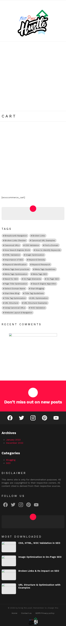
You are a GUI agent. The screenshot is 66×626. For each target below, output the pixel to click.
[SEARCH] (57, 3)
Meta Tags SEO (40, 274)
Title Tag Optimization (15, 298)
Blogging (10, 460)
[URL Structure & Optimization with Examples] (9, 588)
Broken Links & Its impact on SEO (38, 570)
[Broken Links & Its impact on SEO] (9, 574)
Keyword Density (37, 260)
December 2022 (14, 443)
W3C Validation (38, 308)
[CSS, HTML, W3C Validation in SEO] (9, 547)
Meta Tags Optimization (16, 274)
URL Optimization (39, 298)
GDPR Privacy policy (44, 613)
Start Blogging (37, 288)
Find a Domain (51, 245)
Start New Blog (12, 293)
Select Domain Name (15, 288)
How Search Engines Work (17, 250)
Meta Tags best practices (17, 269)
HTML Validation (12, 255)
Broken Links (39, 236)
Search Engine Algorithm (44, 284)
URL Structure (11, 303)
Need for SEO (11, 279)
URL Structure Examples (35, 303)
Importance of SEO (14, 260)
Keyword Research (41, 264)
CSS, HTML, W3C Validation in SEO (39, 543)
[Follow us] (52, 3)
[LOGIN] (62, 3)
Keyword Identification (15, 264)
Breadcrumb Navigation (16, 236)
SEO (8, 463)
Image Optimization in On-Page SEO (40, 557)
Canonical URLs (12, 245)
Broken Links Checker (15, 240)
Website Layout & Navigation (18, 312)
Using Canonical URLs (15, 308)
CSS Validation (32, 245)
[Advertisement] (33, 76)
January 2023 (13, 439)
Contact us (26, 613)
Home (14, 613)
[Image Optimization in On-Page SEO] (9, 561)
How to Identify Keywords (48, 250)
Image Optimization (35, 255)
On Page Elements (32, 279)
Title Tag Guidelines (34, 293)
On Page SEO (53, 279)
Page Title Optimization (16, 284)
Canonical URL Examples (43, 240)
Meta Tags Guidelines (45, 269)
